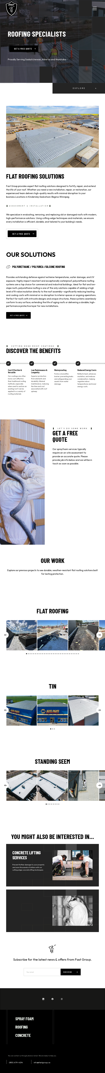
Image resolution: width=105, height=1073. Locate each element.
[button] (95, 8)
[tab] (48, 267)
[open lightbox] (21, 635)
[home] (11, 8)
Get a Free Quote (17, 315)
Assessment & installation (29, 206)
